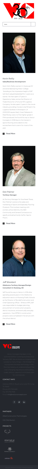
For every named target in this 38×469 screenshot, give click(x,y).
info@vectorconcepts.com (17, 394)
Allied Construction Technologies (15, 416)
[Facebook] (14, 402)
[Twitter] (19, 402)
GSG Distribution (9, 420)
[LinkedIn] (24, 402)
